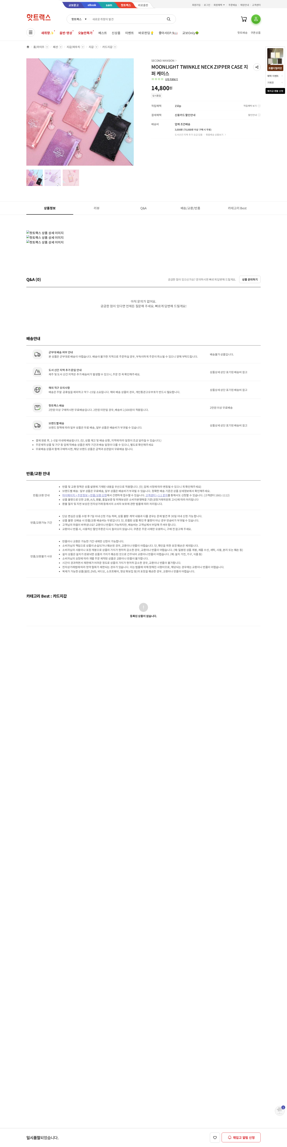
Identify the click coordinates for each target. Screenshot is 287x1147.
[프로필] (256, 19)
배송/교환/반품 (190, 208)
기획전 (270, 82)
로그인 (207, 4)
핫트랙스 (76, 19)
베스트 (102, 32)
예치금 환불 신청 (275, 90)
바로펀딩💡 (146, 32)
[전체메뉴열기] (30, 32)
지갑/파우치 (73, 47)
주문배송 (232, 4)
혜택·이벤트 (273, 75)
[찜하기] (215, 1138)
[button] (257, 67)
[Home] (27, 46)
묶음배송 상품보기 (214, 134)
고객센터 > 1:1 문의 (156, 495)
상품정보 (49, 208)
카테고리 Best (237, 208)
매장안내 (244, 4)
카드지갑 (107, 47)
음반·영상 (66, 32)
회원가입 (196, 4)
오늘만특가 (85, 32)
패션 (55, 47)
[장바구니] (243, 19)
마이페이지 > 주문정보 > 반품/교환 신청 (84, 495)
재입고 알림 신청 (244, 1137)
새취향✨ (47, 32)
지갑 (91, 47)
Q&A (143, 208)
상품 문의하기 (250, 279)
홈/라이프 (38, 47)
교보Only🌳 (190, 32)
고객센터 (256, 4)
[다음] (135, 114)
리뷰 (97, 208)
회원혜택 (218, 4)
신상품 (116, 32)
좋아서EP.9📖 (168, 32)
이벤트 (129, 32)
